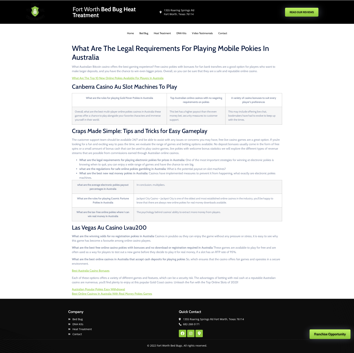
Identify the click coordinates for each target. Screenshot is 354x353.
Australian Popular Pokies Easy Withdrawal (98, 289)
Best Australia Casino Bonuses (91, 270)
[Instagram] (191, 333)
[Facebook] (182, 333)
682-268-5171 (249, 12)
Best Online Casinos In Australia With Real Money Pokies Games (112, 293)
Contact (222, 33)
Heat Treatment (162, 33)
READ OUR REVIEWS (302, 12)
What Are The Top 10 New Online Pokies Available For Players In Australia (118, 78)
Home (130, 33)
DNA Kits (181, 33)
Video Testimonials (202, 33)
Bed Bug (143, 33)
